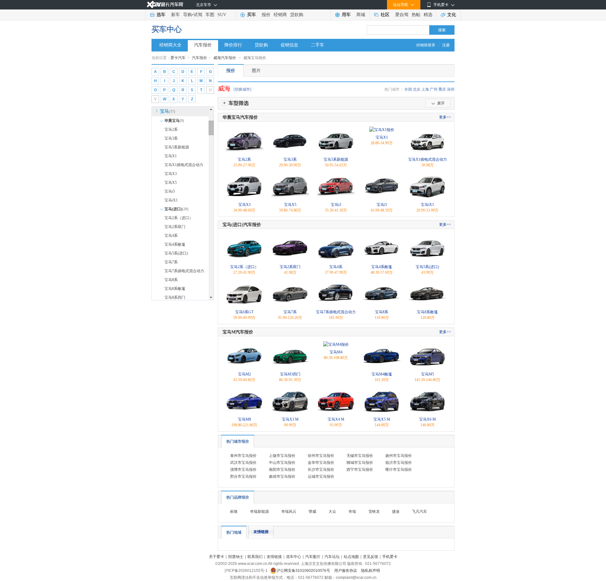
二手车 (317, 45)
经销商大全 (170, 45)
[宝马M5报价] (427, 344)
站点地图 (351, 556)
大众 (332, 511)
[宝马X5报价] (290, 175)
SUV (221, 14)
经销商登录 (425, 45)
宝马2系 (171, 129)
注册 (446, 45)
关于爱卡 (216, 556)
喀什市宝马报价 (398, 469)
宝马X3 (170, 173)
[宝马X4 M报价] (336, 389)
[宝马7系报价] (290, 282)
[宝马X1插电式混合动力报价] (427, 130)
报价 (266, 14)
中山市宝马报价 (282, 462)
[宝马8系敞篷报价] (427, 282)
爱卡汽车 (178, 58)
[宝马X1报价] (381, 130)
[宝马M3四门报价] (290, 344)
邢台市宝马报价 (243, 476)
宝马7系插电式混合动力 (184, 271)
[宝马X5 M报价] (382, 389)
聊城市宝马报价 (360, 462)
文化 (451, 14)
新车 (175, 14)
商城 (360, 14)
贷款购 (296, 14)
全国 (408, 89)
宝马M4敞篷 (381, 374)
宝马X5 (170, 182)
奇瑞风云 (288, 511)
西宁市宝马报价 (360, 469)
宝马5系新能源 (176, 147)
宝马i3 (336, 204)
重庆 (442, 89)
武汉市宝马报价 (243, 462)
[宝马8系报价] (382, 282)
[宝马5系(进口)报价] (427, 237)
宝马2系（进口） (178, 218)
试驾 (197, 14)
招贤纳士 (235, 556)
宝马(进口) (176, 209)
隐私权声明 (370, 570)
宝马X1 (170, 156)
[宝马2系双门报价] (290, 237)
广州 (433, 89)
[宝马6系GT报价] (244, 282)
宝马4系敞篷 (174, 244)
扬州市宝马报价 (398, 455)
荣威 (312, 511)
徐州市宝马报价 (321, 455)
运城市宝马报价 (321, 476)
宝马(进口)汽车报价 (242, 224)
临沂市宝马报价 (398, 462)
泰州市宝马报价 (243, 455)
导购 (187, 14)
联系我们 (255, 556)
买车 (251, 14)
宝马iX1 (171, 200)
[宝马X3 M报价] (290, 389)
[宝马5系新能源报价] (336, 130)
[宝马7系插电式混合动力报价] (336, 282)
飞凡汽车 (419, 511)
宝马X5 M (381, 419)
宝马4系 (171, 235)
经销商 (280, 14)
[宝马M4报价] (336, 344)
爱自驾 (401, 14)
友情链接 (261, 532)
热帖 (416, 14)
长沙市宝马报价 (321, 469)
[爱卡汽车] (165, 4)
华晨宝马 (174, 120)
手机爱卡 (389, 556)
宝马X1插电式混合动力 (183, 165)
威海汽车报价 (225, 58)
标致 (234, 511)
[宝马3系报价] (290, 130)
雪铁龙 (374, 511)
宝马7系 (171, 262)
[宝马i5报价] (382, 175)
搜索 (442, 30)
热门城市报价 (237, 441)
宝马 (167, 111)
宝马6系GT (244, 312)
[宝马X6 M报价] (427, 389)
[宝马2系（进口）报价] (244, 237)
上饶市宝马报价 (282, 455)
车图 (209, 14)
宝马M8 (244, 419)
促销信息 (289, 45)
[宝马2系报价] (244, 130)
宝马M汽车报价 (238, 332)
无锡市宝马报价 (360, 455)
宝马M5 (427, 374)
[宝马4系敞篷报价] (382, 237)
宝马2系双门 (174, 227)
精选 (428, 14)
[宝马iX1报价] (427, 175)
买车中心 (167, 29)
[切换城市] (242, 89)
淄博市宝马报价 (243, 469)
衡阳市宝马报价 (282, 469)
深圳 (450, 89)
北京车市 (203, 5)
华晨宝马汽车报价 (240, 117)
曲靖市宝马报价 (282, 476)
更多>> (445, 117)
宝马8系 (171, 280)
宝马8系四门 (174, 297)
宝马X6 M (427, 419)
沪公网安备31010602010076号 (303, 570)
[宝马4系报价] (336, 237)
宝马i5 (169, 191)
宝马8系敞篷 (174, 288)
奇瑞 (352, 511)
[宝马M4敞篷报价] (382, 344)
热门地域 (233, 532)
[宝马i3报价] (336, 175)
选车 (161, 14)
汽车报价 (203, 45)
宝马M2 (244, 374)
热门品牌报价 (237, 497)
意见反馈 (370, 556)
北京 (416, 89)
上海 (425, 89)
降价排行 (233, 45)
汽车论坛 (332, 556)
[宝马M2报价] (244, 344)
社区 (385, 14)
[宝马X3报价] (244, 175)
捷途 (396, 511)
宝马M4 (336, 352)
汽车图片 (312, 556)
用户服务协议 (346, 570)
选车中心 (293, 556)
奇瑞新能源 (259, 511)
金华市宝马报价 (321, 462)
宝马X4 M (336, 419)
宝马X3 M (290, 419)
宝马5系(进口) (176, 253)
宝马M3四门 (290, 374)
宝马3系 (171, 138)
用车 (346, 14)
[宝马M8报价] (244, 389)
